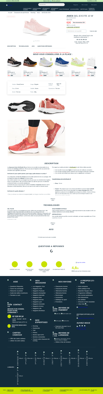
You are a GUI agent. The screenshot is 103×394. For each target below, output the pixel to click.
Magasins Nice (37, 297)
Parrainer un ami (15, 295)
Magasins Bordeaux (39, 310)
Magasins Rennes (38, 299)
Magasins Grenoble (39, 304)
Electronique (59, 295)
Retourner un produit (16, 291)
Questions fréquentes (16, 286)
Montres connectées (39, 337)
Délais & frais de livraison (63, 342)
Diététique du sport (61, 299)
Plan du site (94, 390)
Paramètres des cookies (66, 390)
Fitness (35, 332)
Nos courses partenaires (85, 295)
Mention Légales (10, 390)
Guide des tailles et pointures (19, 293)
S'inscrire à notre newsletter (86, 302)
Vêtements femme (60, 293)
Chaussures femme (61, 288)
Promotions (58, 302)
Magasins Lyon (37, 302)
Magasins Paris (37, 288)
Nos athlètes (82, 299)
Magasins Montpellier (39, 293)
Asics (38, 12)
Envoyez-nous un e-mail (19, 326)
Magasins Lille (37, 308)
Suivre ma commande (16, 288)
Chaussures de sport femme (21, 12)
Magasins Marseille (38, 295)
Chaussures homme (61, 286)
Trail (34, 330)
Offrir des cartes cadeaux (17, 338)
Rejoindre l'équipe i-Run (85, 291)
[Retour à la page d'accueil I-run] (13, 7)
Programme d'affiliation (85, 293)
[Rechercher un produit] (63, 5)
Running (33, 12)
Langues (11, 367)
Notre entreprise (83, 286)
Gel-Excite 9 (73, 167)
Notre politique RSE (84, 288)
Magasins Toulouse (38, 291)
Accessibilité (85, 390)
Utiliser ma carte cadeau (17, 341)
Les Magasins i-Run (39, 286)
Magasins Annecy (38, 306)
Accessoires (59, 297)
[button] (14, 267)
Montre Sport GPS (38, 335)
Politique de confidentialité (27, 390)
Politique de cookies (48, 390)
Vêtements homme (61, 291)
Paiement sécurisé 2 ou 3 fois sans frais (63, 327)
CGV (4, 390)
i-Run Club (81, 304)
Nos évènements (83, 297)
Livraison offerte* (73, 27)
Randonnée (36, 328)
